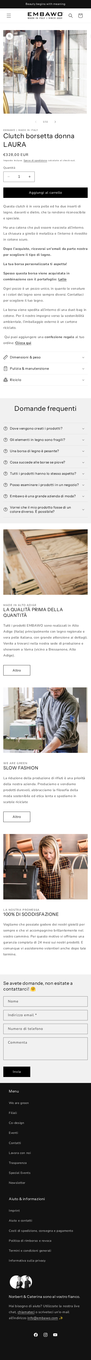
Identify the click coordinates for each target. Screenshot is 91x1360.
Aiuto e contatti (20, 1220)
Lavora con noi (20, 1153)
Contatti (15, 1143)
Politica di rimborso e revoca (30, 1241)
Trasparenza (18, 1163)
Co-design (16, 1123)
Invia (17, 1071)
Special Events (19, 1173)
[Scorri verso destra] (55, 122)
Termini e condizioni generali (30, 1251)
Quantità (9, 168)
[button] (9, 16)
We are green (19, 1103)
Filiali (13, 1113)
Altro (17, 670)
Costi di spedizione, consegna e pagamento (41, 1231)
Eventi (13, 1133)
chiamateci (26, 1312)
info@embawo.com (42, 1318)
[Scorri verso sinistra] (36, 122)
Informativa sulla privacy (27, 1261)
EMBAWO (51, 1356)
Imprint (14, 1211)
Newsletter (17, 1183)
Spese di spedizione (35, 160)
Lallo (62, 279)
